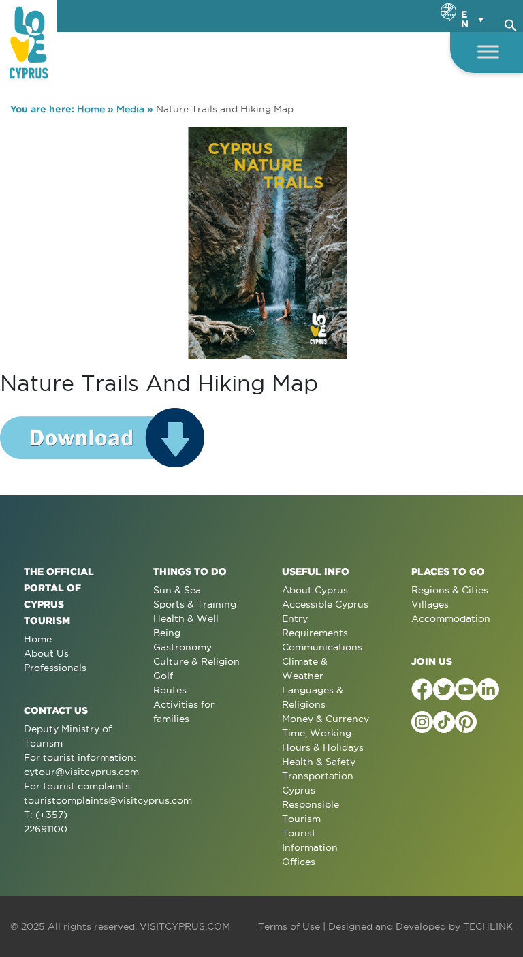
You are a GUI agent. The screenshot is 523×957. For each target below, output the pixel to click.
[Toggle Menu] (488, 51)
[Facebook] (422, 689)
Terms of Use (289, 926)
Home (91, 109)
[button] (511, 23)
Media (130, 109)
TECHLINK (488, 926)
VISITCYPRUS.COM (185, 926)
